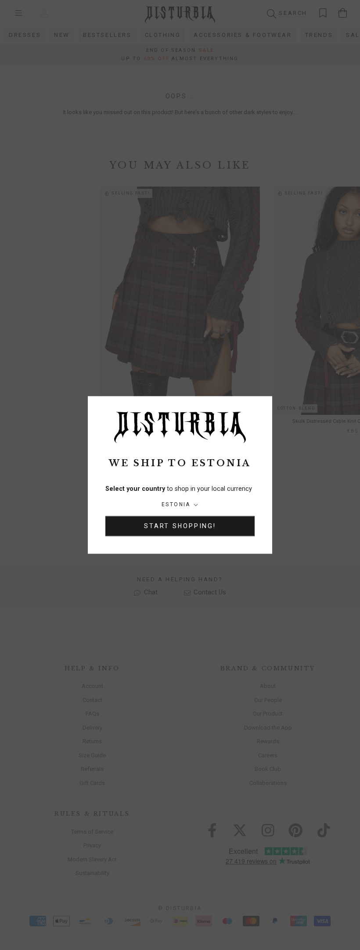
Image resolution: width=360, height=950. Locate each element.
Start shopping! (180, 526)
